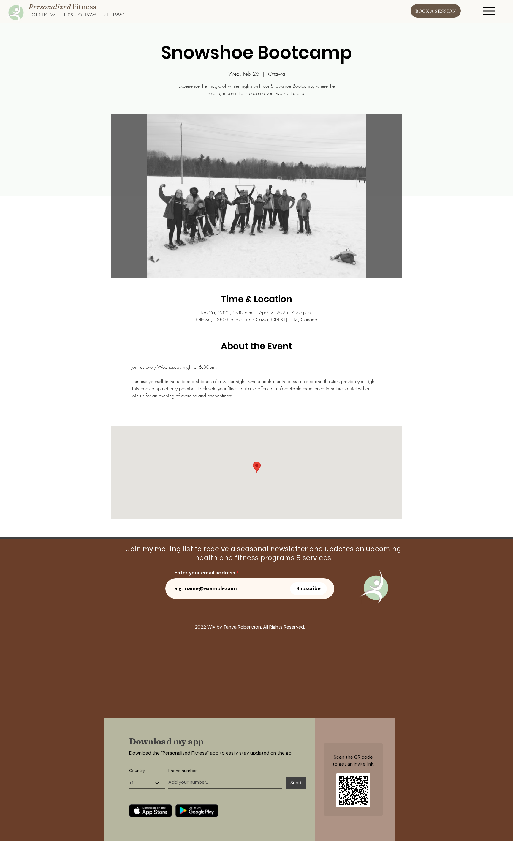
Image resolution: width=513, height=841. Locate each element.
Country (137, 770)
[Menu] (489, 11)
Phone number (182, 770)
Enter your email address (204, 572)
